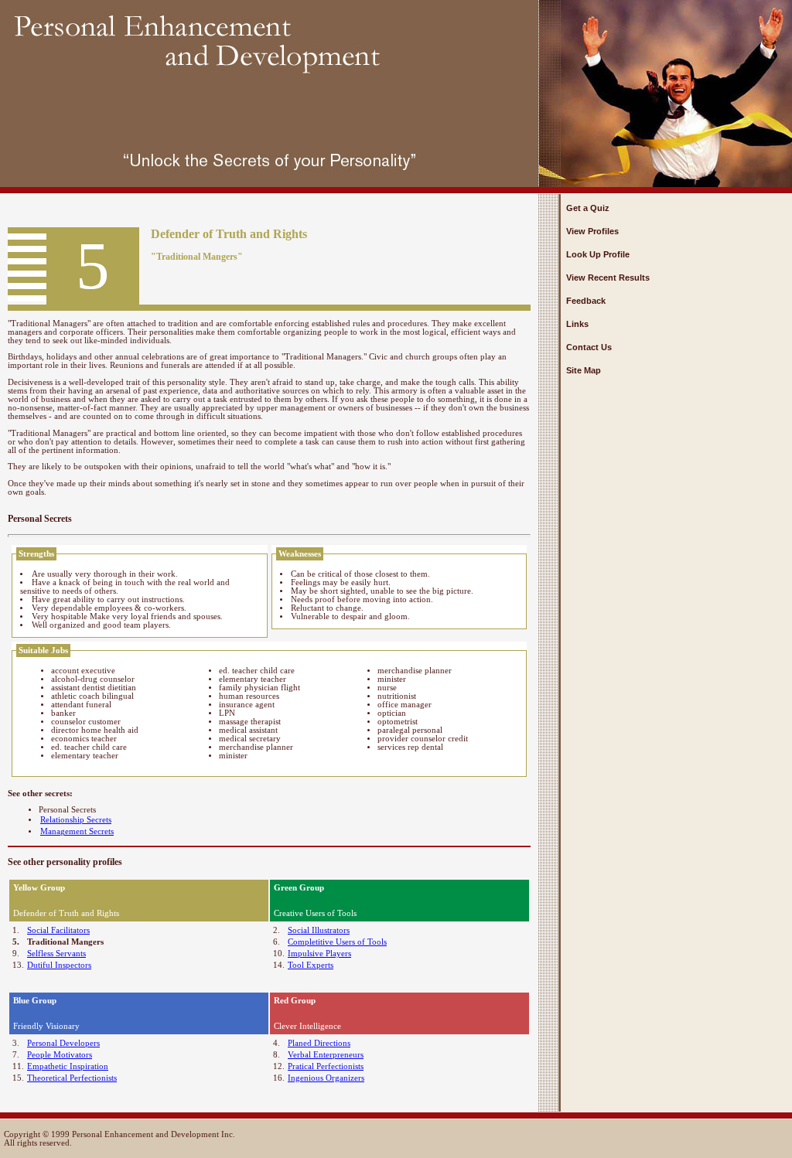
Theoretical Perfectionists (72, 1078)
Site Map (583, 370)
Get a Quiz (587, 208)
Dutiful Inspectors (59, 965)
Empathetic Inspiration (67, 1066)
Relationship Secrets (75, 820)
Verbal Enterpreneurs (326, 1055)
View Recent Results (608, 277)
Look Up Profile (598, 254)
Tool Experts (310, 965)
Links (577, 324)
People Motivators (59, 1055)
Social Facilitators (58, 930)
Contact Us (589, 347)
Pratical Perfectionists (326, 1066)
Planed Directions (319, 1043)
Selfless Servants (56, 953)
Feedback (586, 300)
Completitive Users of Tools (337, 942)
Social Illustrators (319, 930)
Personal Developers (63, 1043)
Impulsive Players (319, 953)
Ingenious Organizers (326, 1078)
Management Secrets (77, 831)
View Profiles (592, 231)
